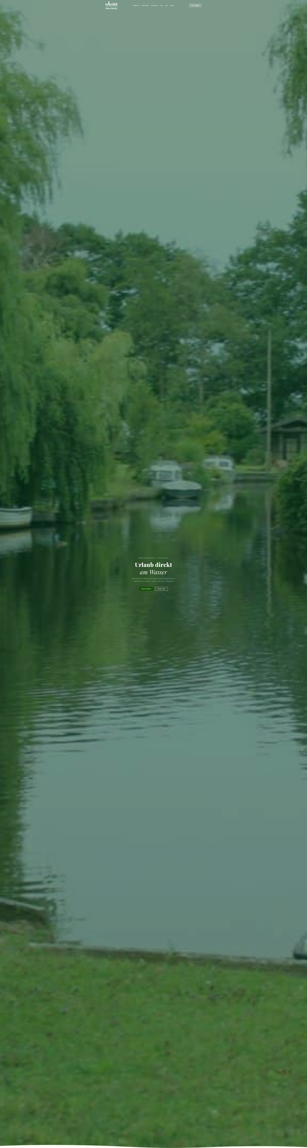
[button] (195, 5)
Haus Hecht (111, 8)
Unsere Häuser (145, 5)
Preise (161, 5)
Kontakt (172, 5)
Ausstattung (154, 5)
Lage (166, 5)
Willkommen (136, 5)
